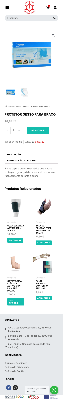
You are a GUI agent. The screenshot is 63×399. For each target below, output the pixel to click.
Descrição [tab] (14, 154)
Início (7, 106)
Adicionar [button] (15, 240)
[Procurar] (54, 18)
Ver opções (13, 301)
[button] (7, 7)
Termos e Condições (16, 363)
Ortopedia (16, 106)
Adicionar (37, 130)
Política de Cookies (15, 371)
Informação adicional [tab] (22, 160)
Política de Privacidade (17, 367)
